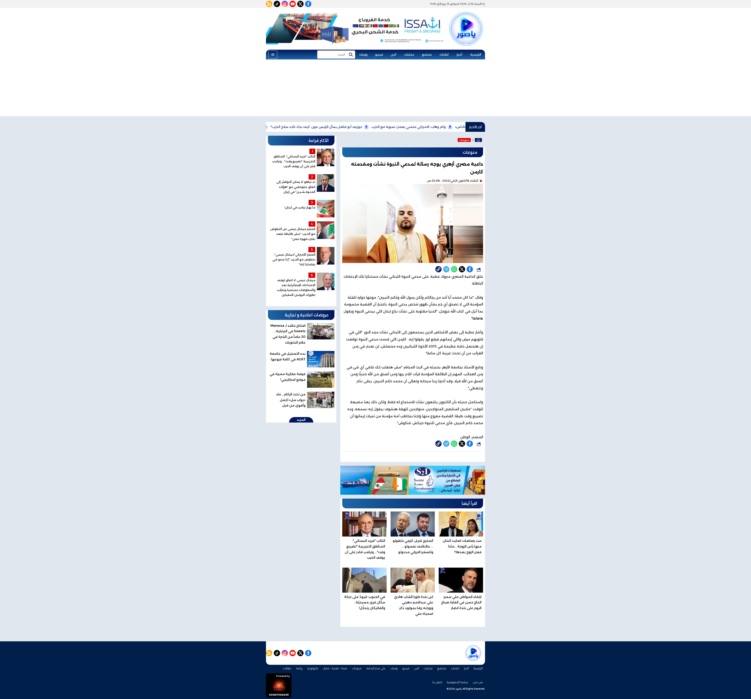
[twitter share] (462, 269)
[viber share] (446, 269)
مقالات (287, 668)
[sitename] (473, 653)
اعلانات (444, 54)
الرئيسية (475, 54)
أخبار (459, 54)
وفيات (363, 54)
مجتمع (427, 54)
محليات (409, 54)
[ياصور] (466, 22)
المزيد (301, 420)
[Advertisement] (375, 88)
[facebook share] (470, 269)
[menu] (272, 54)
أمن (393, 54)
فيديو (379, 54)
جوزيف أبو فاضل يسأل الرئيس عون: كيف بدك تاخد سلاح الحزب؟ (352, 127)
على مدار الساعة (375, 668)
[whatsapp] (438, 269)
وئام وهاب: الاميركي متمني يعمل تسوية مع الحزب (444, 127)
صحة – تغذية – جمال (335, 668)
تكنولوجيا (312, 668)
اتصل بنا (437, 682)
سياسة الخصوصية (457, 682)
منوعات (464, 140)
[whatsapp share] (454, 269)
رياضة (299, 668)
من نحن (478, 682)
